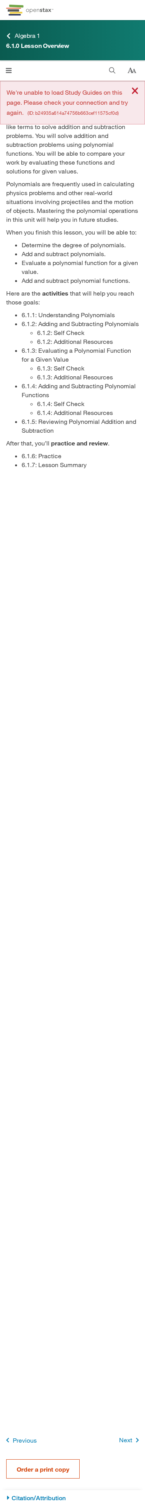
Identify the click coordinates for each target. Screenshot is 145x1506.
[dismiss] (134, 91)
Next (125, 1439)
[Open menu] (8, 70)
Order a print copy (43, 1469)
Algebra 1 (27, 35)
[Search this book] (112, 70)
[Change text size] (132, 70)
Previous (25, 1440)
